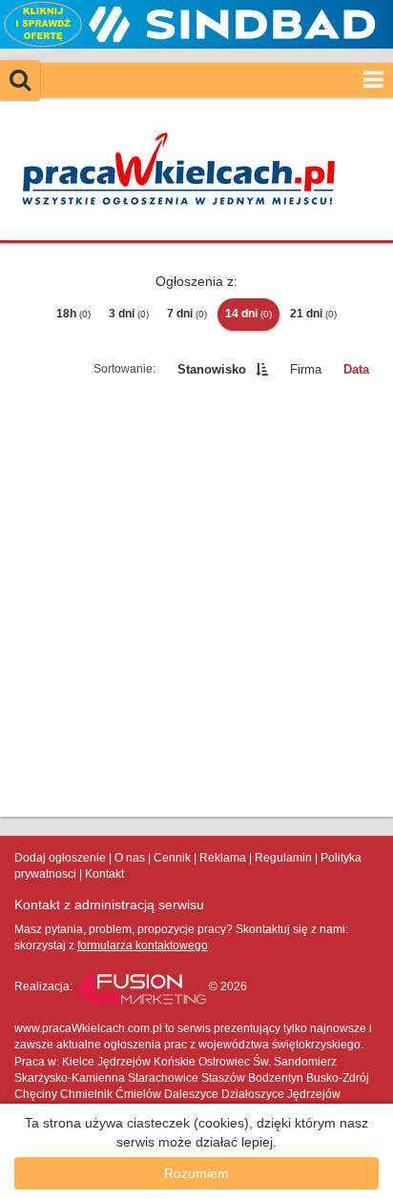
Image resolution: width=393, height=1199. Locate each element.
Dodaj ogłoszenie (60, 857)
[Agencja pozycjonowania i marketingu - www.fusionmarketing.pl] (142, 986)
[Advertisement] (196, 601)
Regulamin (283, 857)
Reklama (222, 857)
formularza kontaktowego (142, 945)
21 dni (313, 313)
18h (73, 313)
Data (356, 369)
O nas (129, 857)
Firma (305, 369)
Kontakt (104, 874)
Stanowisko (211, 369)
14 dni (248, 313)
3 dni (129, 313)
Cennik (172, 857)
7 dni (187, 313)
